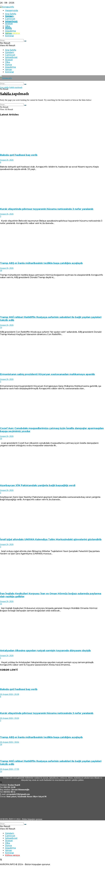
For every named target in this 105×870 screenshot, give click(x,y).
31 (1, 604)
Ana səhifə (4, 87)
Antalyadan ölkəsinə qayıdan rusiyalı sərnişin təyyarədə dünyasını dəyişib (45, 650)
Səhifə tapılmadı (15, 87)
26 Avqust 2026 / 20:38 (9, 694)
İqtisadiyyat (11, 21)
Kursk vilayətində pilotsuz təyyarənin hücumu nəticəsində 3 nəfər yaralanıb (46, 208)
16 (1, 438)
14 (1, 327)
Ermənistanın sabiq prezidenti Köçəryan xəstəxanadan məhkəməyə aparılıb (47, 374)
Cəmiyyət (10, 18)
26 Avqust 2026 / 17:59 (9, 769)
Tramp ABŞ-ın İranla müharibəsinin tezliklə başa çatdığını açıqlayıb (41, 263)
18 (1, 270)
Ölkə (7, 26)
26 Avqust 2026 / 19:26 (9, 718)
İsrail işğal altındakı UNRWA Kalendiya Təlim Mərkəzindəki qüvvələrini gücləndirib (51, 539)
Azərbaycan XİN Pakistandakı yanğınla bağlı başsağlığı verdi (37, 485)
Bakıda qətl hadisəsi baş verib (18, 154)
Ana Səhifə (10, 14)
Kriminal (9, 36)
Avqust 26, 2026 (6, 160)
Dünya (8, 28)
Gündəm (9, 16)
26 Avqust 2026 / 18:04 (9, 742)
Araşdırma (10, 31)
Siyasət (9, 23)
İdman (8, 33)
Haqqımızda (11, 10)
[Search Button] (25, 84)
